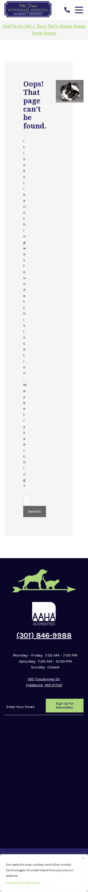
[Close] (83, 858)
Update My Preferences (23, 883)
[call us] (67, 10)
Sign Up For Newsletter (65, 706)
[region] (44, 873)
